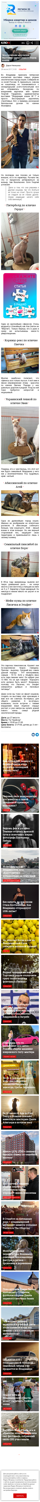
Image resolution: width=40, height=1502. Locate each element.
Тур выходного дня (11, 880)
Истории (7, 845)
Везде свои (8, 1233)
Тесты (6, 951)
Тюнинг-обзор (9, 1056)
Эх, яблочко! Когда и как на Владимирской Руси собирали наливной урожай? (20, 937)
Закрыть (20, 1496)
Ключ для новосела (12, 1197)
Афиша (6, 775)
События (22, 69)
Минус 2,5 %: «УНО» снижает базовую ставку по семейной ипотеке (20, 1148)
